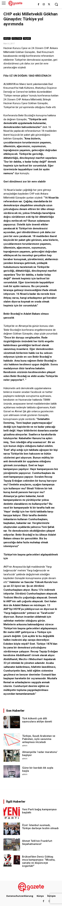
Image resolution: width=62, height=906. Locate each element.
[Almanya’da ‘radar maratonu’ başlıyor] (11, 755)
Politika (16, 38)
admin (24, 745)
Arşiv (7, 38)
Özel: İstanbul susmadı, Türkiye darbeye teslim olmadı (40, 827)
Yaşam (27, 38)
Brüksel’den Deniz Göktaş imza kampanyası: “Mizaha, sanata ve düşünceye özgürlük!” (38, 861)
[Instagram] (43, 4)
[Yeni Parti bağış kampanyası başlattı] (11, 813)
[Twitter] (49, 4)
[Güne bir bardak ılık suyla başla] (11, 771)
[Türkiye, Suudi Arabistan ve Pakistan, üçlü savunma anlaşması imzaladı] (11, 739)
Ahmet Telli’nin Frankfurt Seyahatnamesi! (37, 842)
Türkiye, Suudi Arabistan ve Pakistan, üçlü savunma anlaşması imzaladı (38, 739)
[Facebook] (38, 4)
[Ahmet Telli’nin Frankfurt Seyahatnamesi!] (11, 844)
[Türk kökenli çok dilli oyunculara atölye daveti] (11, 722)
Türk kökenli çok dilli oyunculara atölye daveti (37, 720)
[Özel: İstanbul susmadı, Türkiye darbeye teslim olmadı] (11, 829)
